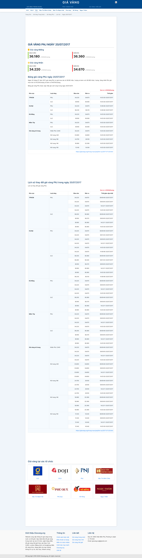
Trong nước (34, 6)
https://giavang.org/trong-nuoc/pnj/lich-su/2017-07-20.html (94, 151)
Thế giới (95, 6)
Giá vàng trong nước (39, 14)
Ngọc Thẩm (83, 10)
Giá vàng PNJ (50, 14)
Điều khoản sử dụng (63, 540)
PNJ (36, 10)
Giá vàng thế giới (77, 542)
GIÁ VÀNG (71, 2)
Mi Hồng (75, 10)
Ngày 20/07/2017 (67, 14)
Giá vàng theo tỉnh (78, 540)
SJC (27, 10)
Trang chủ (28, 14)
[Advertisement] (71, 29)
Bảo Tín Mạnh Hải (58, 10)
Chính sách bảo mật (63, 537)
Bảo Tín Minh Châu (45, 10)
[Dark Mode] (116, 2)
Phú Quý (68, 10)
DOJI (32, 10)
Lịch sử (58, 14)
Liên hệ (59, 550)
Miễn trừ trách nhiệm (63, 542)
